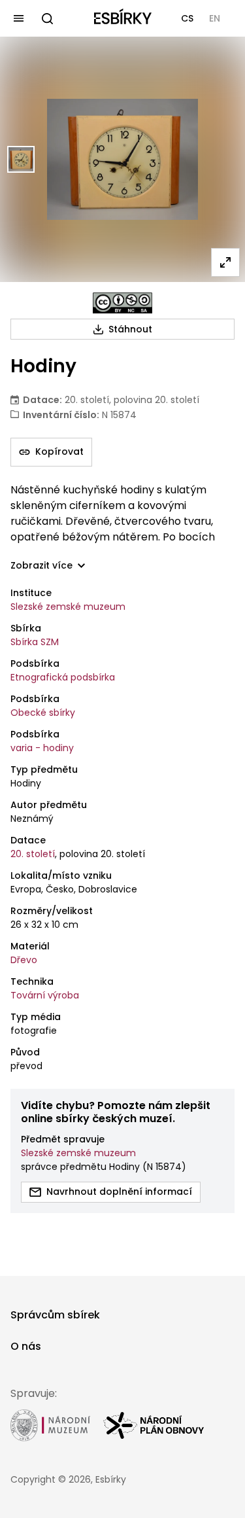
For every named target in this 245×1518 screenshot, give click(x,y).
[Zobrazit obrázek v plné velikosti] (225, 262)
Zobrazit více (41, 565)
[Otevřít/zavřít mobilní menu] (18, 18)
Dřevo (23, 959)
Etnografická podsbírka (62, 677)
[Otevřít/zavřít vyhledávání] (47, 18)
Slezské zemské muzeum (67, 606)
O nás (25, 1346)
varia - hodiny (42, 747)
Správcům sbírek (55, 1314)
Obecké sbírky (42, 712)
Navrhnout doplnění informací (119, 1191)
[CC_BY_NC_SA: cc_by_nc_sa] (122, 302)
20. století (32, 853)
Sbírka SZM (34, 641)
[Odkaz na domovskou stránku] (123, 18)
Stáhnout (130, 329)
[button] (187, 18)
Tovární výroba (44, 995)
